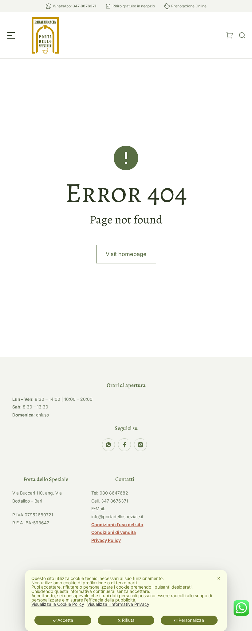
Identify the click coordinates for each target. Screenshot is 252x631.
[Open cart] (230, 35)
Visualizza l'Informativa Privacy (118, 604)
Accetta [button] (65, 620)
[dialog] (126, 600)
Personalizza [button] (191, 620)
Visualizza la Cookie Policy (57, 604)
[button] (11, 35)
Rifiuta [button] (128, 620)
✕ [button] (219, 578)
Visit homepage (126, 254)
